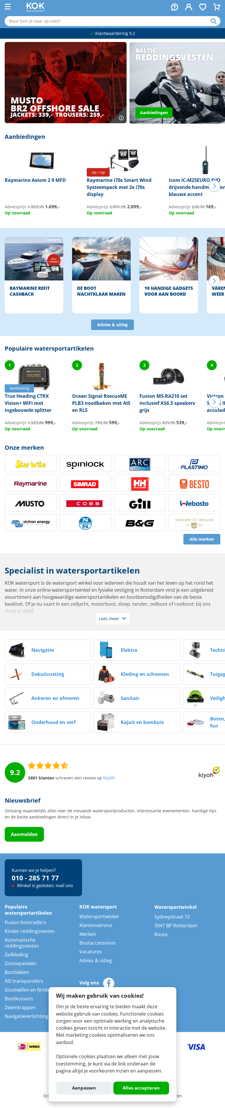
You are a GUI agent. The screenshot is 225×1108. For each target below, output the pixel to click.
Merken (87, 934)
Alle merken (202, 539)
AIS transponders (24, 981)
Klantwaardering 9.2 (114, 33)
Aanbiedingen (154, 112)
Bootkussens (19, 998)
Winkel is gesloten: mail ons (44, 885)
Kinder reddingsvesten (30, 931)
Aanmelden (24, 834)
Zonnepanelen (21, 963)
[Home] (35, 10)
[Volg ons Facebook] (109, 983)
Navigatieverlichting (26, 1016)
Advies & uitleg (112, 324)
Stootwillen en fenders (29, 990)
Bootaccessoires (97, 943)
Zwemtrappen (20, 1007)
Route (161, 934)
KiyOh (109, 778)
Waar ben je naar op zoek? (215, 21)
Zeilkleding (16, 954)
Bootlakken (17, 972)
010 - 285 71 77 (35, 878)
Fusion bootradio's (25, 922)
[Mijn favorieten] (202, 8)
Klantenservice (95, 925)
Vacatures (90, 951)
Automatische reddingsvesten (22, 943)
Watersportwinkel (99, 916)
